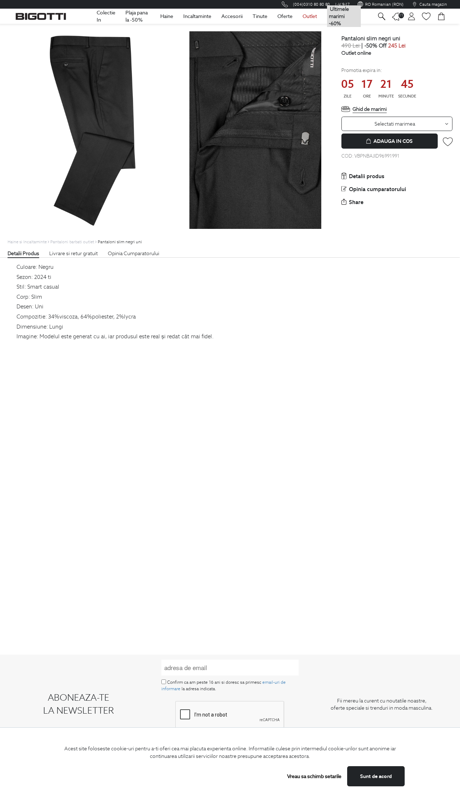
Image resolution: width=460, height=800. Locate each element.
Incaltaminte (197, 16)
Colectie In (106, 16)
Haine (166, 16)
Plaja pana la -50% (136, 16)
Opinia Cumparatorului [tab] (133, 253)
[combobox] (397, 124)
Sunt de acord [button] (376, 776)
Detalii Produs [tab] (23, 253)
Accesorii (232, 16)
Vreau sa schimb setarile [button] (314, 776)
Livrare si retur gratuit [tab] (73, 253)
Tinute (260, 16)
